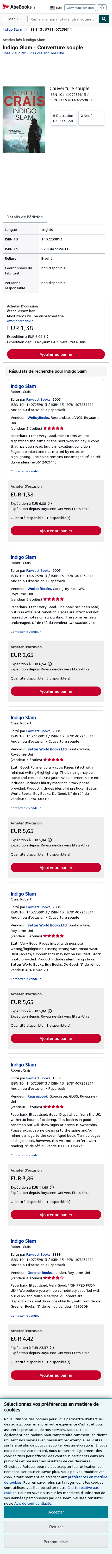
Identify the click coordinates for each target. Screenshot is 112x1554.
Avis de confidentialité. (33, 1503)
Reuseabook (38, 1096)
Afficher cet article (20, 321)
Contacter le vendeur (26, 471)
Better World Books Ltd (47, 749)
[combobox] (62, 19)
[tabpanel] (54, 259)
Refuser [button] (56, 1527)
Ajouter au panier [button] (56, 354)
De (63, 118)
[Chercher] (104, 19)
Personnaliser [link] (56, 1541)
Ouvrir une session (80, 8)
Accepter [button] (56, 1512)
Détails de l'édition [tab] (25, 216)
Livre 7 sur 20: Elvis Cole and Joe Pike (33, 53)
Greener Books (40, 1272)
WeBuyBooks (38, 417)
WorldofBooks (39, 588)
